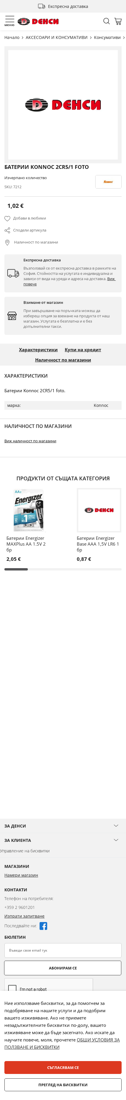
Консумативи (108, 37)
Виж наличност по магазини (30, 440)
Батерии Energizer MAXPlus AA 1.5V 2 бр (26, 544)
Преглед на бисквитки (63, 1084)
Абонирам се (63, 968)
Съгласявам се (63, 1067)
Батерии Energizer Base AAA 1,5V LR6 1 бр (98, 544)
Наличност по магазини (35, 242)
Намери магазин (21, 875)
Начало (12, 37)
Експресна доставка (68, 6)
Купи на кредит (83, 349)
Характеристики (38, 349)
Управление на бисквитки (25, 851)
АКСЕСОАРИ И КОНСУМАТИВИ (57, 37)
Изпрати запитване (24, 916)
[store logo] (38, 21)
